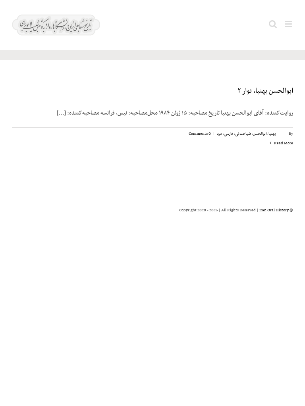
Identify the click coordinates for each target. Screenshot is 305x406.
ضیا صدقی (243, 133)
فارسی (228, 133)
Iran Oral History (274, 210)
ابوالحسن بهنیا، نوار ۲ (265, 91)
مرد (219, 133)
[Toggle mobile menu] (289, 24)
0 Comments (200, 133)
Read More (283, 143)
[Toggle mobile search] (273, 24)
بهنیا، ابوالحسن (264, 133)
